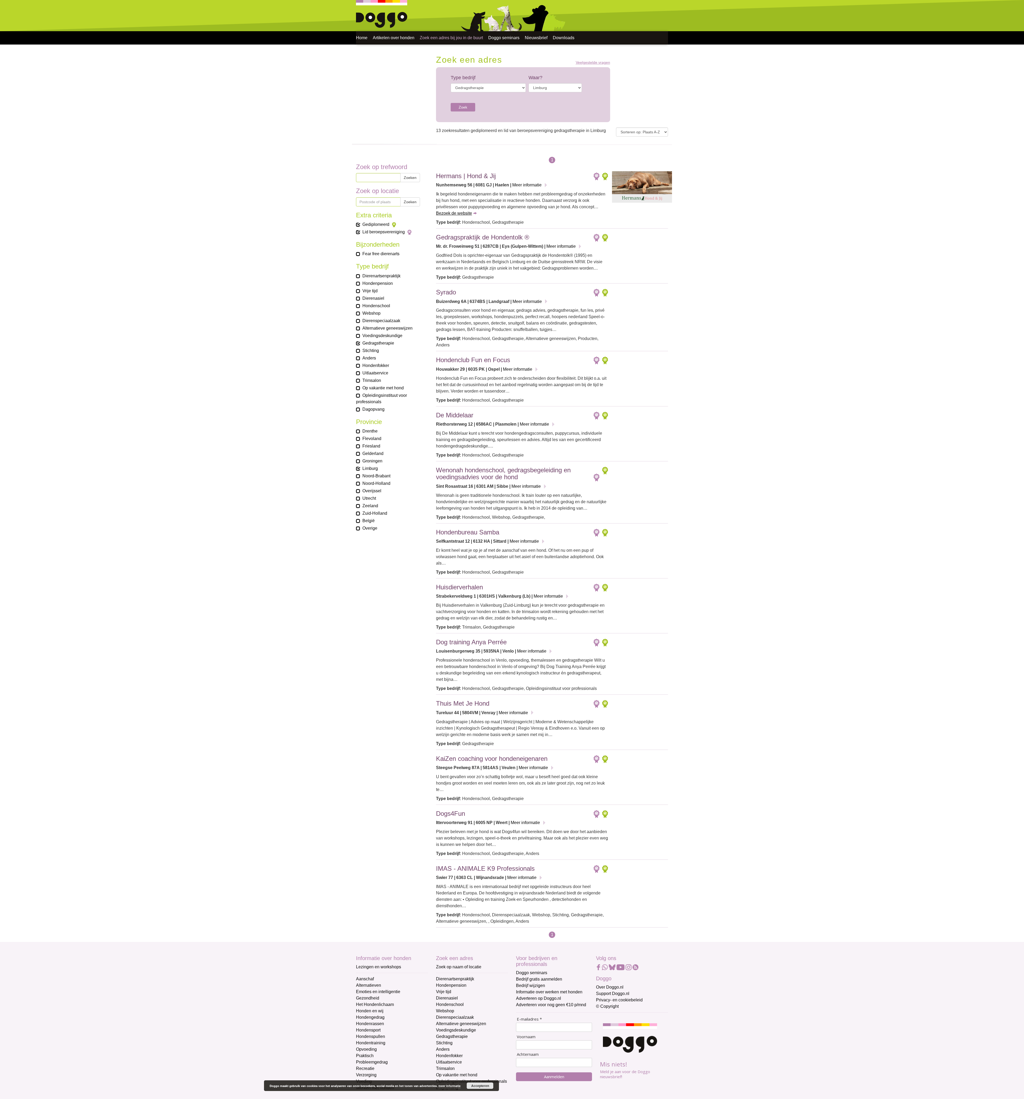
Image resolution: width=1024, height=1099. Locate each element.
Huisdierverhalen (459, 587)
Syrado (446, 292)
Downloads (563, 37)
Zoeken (410, 177)
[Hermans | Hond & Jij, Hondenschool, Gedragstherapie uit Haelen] (642, 188)
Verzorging (366, 1075)
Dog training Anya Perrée (471, 642)
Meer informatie (527, 185)
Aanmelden (554, 1076)
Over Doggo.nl (609, 987)
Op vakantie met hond (456, 1075)
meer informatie (449, 1086)
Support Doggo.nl (612, 993)
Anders (443, 1049)
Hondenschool (450, 1004)
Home (361, 37)
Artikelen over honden (393, 37)
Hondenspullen (370, 1036)
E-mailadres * (529, 1019)
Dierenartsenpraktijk (455, 979)
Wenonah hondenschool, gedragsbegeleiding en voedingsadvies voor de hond (503, 473)
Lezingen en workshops (378, 967)
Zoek (463, 107)
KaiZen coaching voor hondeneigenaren (491, 758)
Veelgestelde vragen (593, 63)
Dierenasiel (447, 998)
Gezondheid (367, 998)
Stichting (444, 1043)
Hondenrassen (370, 1023)
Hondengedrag (370, 1017)
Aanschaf (365, 979)
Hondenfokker (449, 1055)
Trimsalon (445, 1068)
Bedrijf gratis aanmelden (539, 979)
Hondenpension (451, 985)
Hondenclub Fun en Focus (473, 359)
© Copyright (607, 1006)
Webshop (445, 1011)
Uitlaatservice (449, 1062)
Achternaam (528, 1054)
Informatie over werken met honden (549, 992)
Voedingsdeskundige (456, 1030)
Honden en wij (369, 1011)
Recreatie (365, 1068)
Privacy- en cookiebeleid (619, 1000)
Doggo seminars (503, 37)
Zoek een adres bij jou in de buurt (451, 37)
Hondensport (368, 1030)
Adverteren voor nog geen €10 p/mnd (551, 1004)
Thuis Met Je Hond (462, 703)
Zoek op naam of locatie (458, 967)
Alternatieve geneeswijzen (461, 1023)
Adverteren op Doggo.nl (538, 998)
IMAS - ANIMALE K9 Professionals (485, 868)
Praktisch (365, 1055)
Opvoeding (366, 1049)
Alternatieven (368, 985)
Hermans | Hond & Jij (466, 175)
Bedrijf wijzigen (530, 985)
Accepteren (480, 1085)
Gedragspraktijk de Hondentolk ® (482, 237)
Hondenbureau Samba (467, 532)
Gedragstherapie (452, 1036)
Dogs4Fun (450, 813)
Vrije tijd (443, 991)
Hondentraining (370, 1043)
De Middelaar (454, 415)
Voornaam (526, 1036)
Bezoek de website (454, 213)
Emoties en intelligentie (378, 991)
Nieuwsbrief (536, 37)
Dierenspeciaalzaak (455, 1017)
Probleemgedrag (372, 1062)
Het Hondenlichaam (375, 1004)
